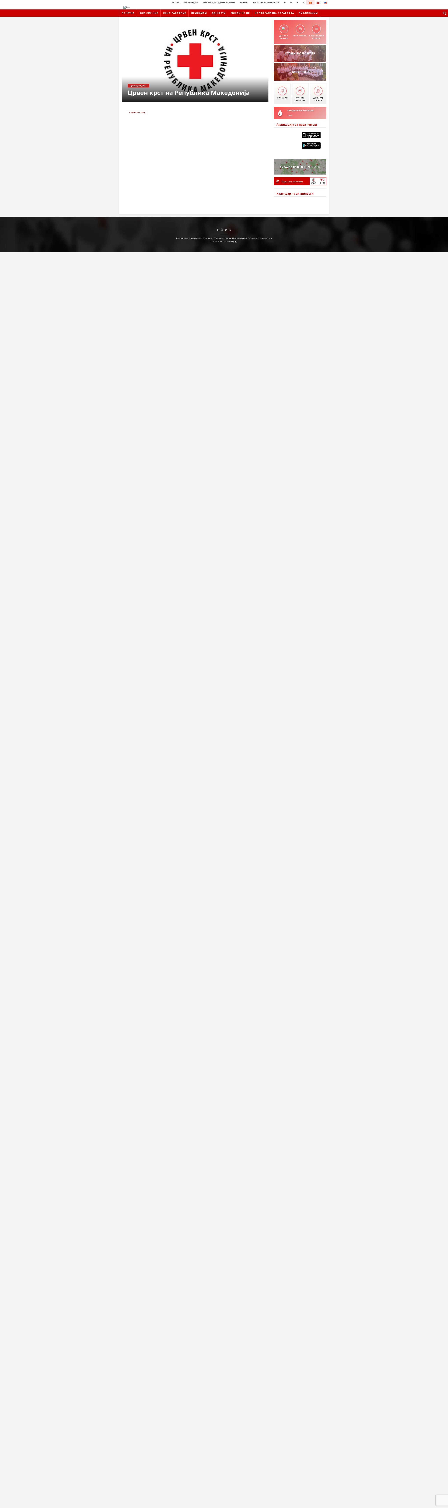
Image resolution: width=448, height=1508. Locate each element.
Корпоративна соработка (274, 13)
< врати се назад (137, 112)
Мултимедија (191, 2)
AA (236, 241)
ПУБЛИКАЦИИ (308, 13)
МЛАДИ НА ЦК (240, 13)
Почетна (128, 13)
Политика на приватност (266, 2)
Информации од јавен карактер (218, 2)
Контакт (244, 2)
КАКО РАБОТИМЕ (174, 13)
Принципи (199, 13)
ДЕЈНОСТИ (219, 13)
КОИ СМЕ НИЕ (148, 13)
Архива (175, 2)
